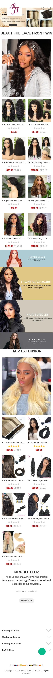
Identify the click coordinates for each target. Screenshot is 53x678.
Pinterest (34, 618)
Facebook (10, 618)
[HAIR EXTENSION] (26, 386)
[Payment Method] (26, 665)
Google (41, 618)
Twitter (26, 618)
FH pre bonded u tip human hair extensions (22, 480)
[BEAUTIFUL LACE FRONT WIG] (26, 68)
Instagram (18, 618)
